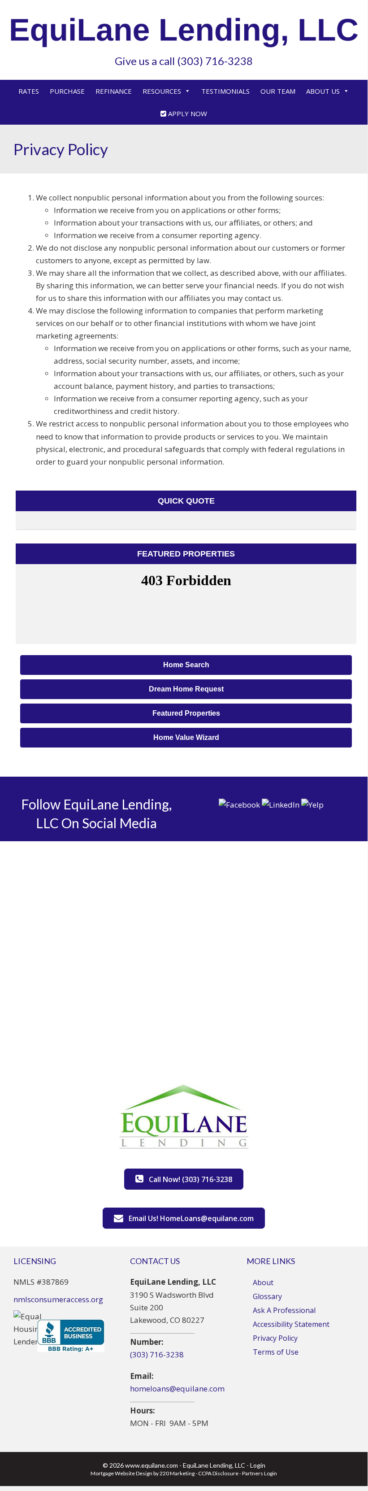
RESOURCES (162, 91)
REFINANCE (113, 91)
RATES (28, 91)
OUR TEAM (277, 91)
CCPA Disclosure (218, 1473)
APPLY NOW (186, 113)
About (263, 1282)
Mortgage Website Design (121, 1473)
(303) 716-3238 (157, 1354)
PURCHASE (67, 91)
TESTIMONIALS (225, 91)
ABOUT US (323, 91)
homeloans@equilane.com (177, 1388)
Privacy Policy (275, 1338)
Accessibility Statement (291, 1324)
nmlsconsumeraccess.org (58, 1299)
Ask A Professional (284, 1310)
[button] (186, 665)
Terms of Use (276, 1352)
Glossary (267, 1296)
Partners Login (259, 1473)
